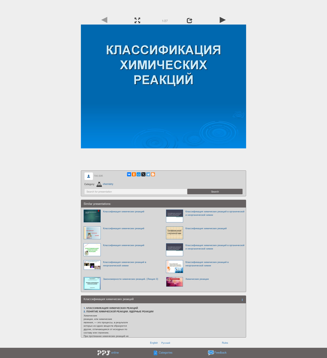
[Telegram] (148, 174)
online (115, 352)
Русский (165, 342)
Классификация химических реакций (123, 211)
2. (85, 311)
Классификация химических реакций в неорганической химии (124, 263)
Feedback (220, 352)
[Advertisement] (163, 7)
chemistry (108, 184)
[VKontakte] (129, 174)
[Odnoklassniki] (134, 174)
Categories (165, 352)
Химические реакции (197, 278)
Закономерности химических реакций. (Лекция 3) (130, 278)
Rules (225, 342)
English (154, 342)
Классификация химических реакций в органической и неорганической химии (214, 213)
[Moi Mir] (139, 174)
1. (85, 308)
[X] (143, 174)
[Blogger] (153, 174)
